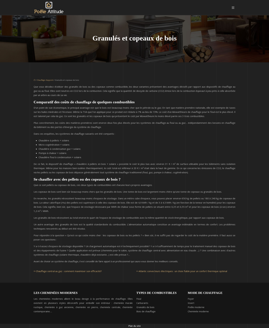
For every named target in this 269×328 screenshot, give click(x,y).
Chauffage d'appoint (45, 80)
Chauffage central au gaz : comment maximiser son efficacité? (69, 271)
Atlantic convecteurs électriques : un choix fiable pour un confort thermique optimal (183, 271)
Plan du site (134, 325)
